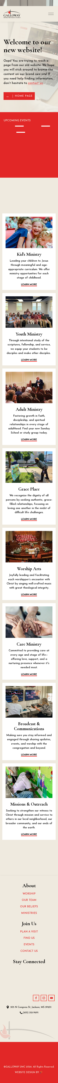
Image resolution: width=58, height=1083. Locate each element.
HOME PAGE (24, 96)
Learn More (32, 377)
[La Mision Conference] (15, 131)
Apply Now (33, 301)
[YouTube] (51, 998)
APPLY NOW (33, 222)
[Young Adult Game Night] (38, 125)
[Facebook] (36, 998)
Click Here (32, 456)
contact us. (35, 83)
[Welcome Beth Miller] (14, 125)
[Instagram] (44, 998)
